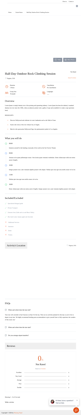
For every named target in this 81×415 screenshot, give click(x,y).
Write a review (9, 402)
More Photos (71, 59)
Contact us (71, 1)
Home (10, 12)
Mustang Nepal (18, 413)
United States (19, 12)
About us (64, 1)
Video (59, 59)
